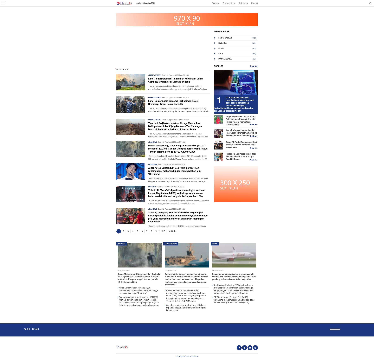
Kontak (254, 3)
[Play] (9, 330)
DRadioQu (194, 356)
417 (163, 231)
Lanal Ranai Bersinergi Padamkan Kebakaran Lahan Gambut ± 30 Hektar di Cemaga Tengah (175, 80)
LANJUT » (172, 231)
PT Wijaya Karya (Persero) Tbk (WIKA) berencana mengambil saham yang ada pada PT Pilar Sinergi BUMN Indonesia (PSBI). (234, 300)
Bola (220, 54)
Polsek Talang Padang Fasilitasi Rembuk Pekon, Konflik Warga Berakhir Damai (241, 156)
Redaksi (215, 3)
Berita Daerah (225, 38)
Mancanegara (225, 59)
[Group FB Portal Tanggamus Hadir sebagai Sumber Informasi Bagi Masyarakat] (218, 145)
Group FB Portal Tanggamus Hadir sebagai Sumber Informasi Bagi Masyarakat (242, 144)
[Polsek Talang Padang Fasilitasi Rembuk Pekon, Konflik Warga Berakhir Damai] (218, 157)
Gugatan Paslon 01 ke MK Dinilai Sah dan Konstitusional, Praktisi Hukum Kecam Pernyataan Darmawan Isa (241, 120)
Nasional (222, 43)
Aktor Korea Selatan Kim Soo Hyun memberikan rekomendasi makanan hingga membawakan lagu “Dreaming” (174, 171)
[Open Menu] (3, 3)
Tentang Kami (229, 3)
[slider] (335, 331)
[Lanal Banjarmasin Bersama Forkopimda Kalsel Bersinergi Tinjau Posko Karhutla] (130, 112)
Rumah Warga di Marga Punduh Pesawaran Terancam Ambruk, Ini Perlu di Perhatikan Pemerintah (241, 133)
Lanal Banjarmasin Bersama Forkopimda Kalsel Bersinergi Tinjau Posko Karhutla (173, 102)
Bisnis (221, 48)
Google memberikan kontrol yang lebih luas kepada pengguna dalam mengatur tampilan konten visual (186, 308)
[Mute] (326, 329)
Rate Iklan (243, 3)
